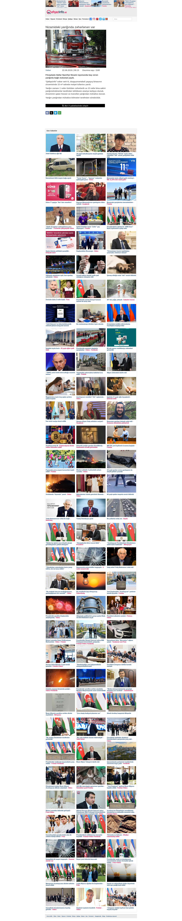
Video (54, 916)
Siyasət (52, 19)
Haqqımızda (98, 916)
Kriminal (59, 19)
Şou (80, 19)
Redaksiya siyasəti (111, 916)
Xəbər (47, 19)
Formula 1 (85, 19)
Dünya (65, 19)
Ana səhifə (49, 916)
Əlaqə (103, 916)
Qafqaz (70, 19)
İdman (76, 19)
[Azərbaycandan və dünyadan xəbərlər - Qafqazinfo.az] (56, 12)
